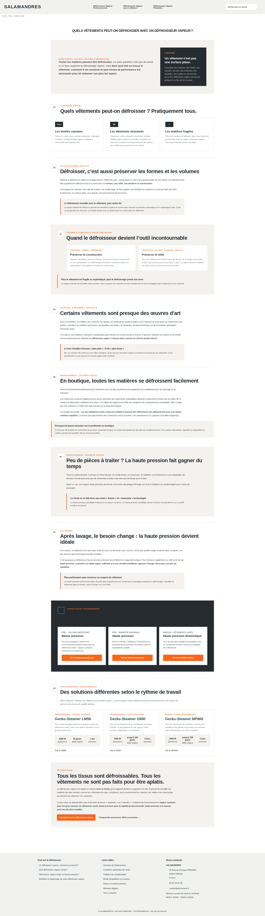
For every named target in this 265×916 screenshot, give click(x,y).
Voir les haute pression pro (132, 658)
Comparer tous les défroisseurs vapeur (76, 817)
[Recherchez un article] (255, 7)
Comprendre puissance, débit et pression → (119, 817)
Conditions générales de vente (116, 870)
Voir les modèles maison (183, 658)
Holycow (163, 911)
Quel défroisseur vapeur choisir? (53, 870)
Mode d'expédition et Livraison (116, 879)
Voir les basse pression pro (82, 658)
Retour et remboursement (114, 884)
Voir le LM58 (60, 750)
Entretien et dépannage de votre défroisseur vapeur (61, 879)
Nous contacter (110, 893)
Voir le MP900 (171, 750)
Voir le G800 (115, 750)
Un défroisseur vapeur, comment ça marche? (59, 865)
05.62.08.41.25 (175, 883)
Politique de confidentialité (114, 874)
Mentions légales (110, 888)
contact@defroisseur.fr (179, 888)
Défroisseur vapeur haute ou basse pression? (59, 874)
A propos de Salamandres (114, 865)
